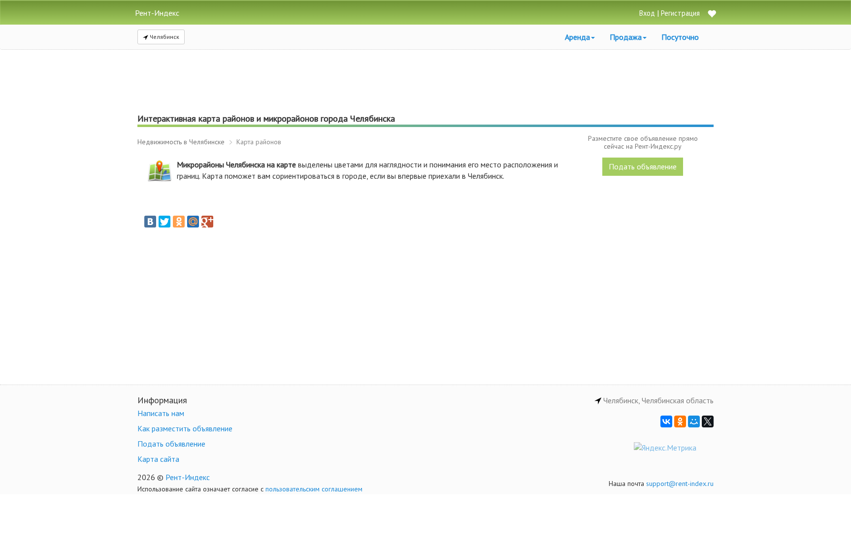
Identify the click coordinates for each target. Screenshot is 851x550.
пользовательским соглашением (313, 489)
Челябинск (163, 36)
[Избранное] (711, 14)
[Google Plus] (207, 221)
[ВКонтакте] (150, 221)
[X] (708, 421)
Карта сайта (158, 459)
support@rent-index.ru (680, 483)
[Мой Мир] (193, 221)
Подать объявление (643, 166)
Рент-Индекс (187, 477)
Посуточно (680, 37)
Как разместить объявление (184, 428)
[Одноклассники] (179, 221)
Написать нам (160, 413)
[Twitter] (164, 221)
